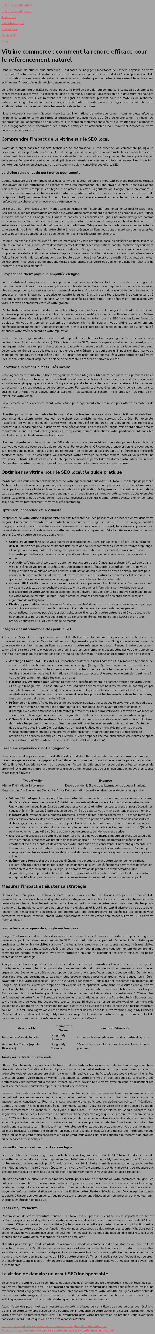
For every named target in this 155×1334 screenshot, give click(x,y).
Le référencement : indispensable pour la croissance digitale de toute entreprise (54, 1326)
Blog (5, 41)
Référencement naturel (17, 5)
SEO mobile (9, 29)
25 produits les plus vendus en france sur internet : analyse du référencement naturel (58, 1330)
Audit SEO (9, 17)
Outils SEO (9, 35)
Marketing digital (13, 23)
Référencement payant (17, 11)
